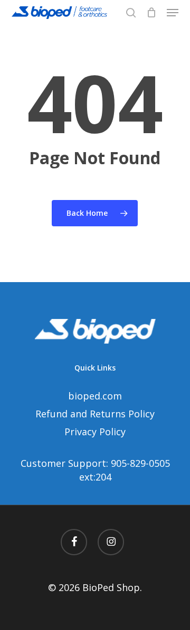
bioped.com (95, 395)
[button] (172, 12)
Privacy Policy (95, 431)
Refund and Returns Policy (95, 413)
